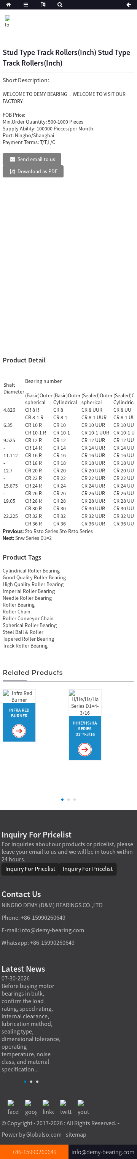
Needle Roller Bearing (27, 597)
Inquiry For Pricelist (30, 868)
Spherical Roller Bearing (30, 625)
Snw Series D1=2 (33, 538)
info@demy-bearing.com (52, 930)
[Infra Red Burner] (19, 695)
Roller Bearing (19, 604)
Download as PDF (37, 171)
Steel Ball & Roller (23, 632)
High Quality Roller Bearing (33, 584)
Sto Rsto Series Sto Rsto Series (59, 531)
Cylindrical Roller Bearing (31, 570)
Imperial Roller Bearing (29, 591)
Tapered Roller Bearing (28, 638)
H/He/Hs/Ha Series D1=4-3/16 (85, 728)
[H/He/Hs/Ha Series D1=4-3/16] (85, 702)
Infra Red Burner (19, 712)
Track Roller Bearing (25, 645)
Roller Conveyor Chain (28, 618)
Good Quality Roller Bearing (34, 577)
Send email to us (36, 159)
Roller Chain (16, 611)
